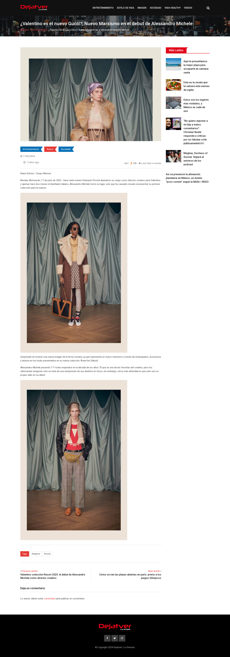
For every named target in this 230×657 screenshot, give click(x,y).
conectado (49, 598)
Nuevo (50, 149)
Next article (154, 571)
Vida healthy (173, 7)
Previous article (30, 571)
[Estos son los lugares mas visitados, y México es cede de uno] (173, 103)
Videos (188, 7)
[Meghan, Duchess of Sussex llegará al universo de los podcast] (173, 156)
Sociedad (155, 7)
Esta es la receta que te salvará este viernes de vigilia (197, 86)
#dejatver (36, 554)
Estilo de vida (125, 7)
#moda (47, 554)
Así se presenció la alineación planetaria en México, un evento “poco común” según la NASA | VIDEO (187, 178)
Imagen (142, 7)
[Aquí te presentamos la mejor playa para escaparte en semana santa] (173, 64)
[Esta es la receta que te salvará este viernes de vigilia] (173, 85)
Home (25, 30)
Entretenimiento (103, 7)
